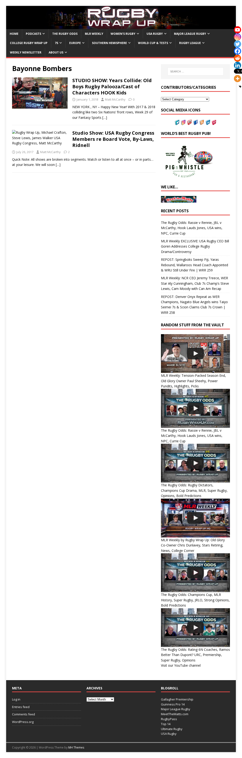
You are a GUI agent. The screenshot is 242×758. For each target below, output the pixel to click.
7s (56, 43)
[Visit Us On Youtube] (189, 122)
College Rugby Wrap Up (29, 43)
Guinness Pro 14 (173, 704)
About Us (56, 52)
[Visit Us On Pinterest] (214, 122)
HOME (14, 34)
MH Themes (76, 747)
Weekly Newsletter (25, 52)
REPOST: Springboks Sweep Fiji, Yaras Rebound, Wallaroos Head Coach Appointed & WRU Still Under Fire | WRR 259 (194, 264)
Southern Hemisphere (109, 43)
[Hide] (240, 87)
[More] (237, 78)
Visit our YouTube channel (181, 665)
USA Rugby (155, 34)
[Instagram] (237, 36)
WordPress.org (23, 722)
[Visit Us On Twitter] (177, 122)
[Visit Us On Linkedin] (208, 122)
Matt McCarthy (115, 99)
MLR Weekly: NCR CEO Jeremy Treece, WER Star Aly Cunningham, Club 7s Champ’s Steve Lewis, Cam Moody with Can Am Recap (195, 283)
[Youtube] (237, 29)
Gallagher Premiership (177, 699)
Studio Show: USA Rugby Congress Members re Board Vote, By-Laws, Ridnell (113, 139)
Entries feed (21, 707)
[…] (104, 117)
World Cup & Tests (153, 43)
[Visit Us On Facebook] (195, 122)
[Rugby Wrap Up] (121, 26)
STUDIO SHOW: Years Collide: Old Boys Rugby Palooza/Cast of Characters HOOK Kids (112, 86)
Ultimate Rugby (171, 729)
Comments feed (23, 714)
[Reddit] (237, 58)
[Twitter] (237, 44)
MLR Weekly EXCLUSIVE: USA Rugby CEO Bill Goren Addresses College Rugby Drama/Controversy (195, 246)
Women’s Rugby (123, 34)
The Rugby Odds (65, 34)
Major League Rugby (190, 34)
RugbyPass (169, 719)
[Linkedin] (237, 65)
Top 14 (165, 724)
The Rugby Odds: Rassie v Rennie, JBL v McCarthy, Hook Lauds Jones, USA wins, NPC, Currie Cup (191, 227)
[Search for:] (195, 71)
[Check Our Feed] (202, 122)
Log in (16, 699)
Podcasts (33, 34)
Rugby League (190, 43)
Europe (75, 43)
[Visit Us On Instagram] (183, 122)
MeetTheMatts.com (174, 714)
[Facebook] (237, 51)
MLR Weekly (94, 34)
